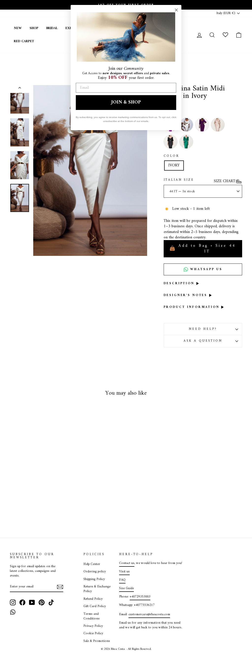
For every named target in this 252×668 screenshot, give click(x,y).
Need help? (203, 329)
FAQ (122, 580)
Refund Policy (93, 599)
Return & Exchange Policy (96, 589)
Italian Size (179, 180)
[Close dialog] (176, 10)
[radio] (202, 125)
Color (171, 156)
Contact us (126, 563)
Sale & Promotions (96, 641)
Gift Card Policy (94, 606)
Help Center (91, 564)
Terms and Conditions (91, 616)
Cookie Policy (93, 633)
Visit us (124, 572)
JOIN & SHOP (126, 102)
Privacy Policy (93, 626)
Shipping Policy (94, 579)
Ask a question (203, 341)
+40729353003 (140, 597)
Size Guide (126, 588)
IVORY (174, 165)
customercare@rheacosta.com (149, 614)
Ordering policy (94, 572)
